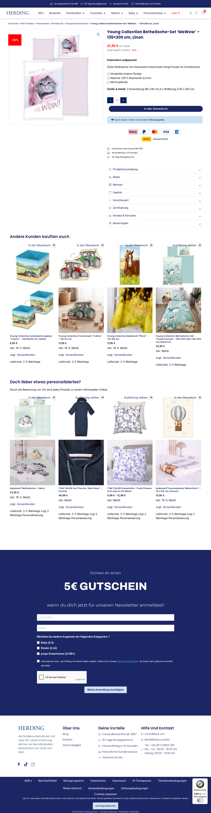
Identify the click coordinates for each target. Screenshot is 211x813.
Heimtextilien (42, 23)
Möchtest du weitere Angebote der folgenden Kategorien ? (73, 636)
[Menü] (206, 780)
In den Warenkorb (156, 109)
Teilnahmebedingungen (172, 780)
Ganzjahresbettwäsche (77, 23)
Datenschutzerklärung (128, 661)
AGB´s (28, 780)
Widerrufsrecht (72, 788)
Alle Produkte (27, 23)
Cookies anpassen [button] (105, 794)
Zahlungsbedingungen (134, 788)
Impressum (119, 780)
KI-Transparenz (142, 780)
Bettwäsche (57, 23)
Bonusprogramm (73, 780)
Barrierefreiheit (47, 780)
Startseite (13, 23)
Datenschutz (98, 780)
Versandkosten (26, 354)
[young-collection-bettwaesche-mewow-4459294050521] (56, 77)
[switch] (200, 800)
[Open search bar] (196, 13)
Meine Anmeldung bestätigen (105, 689)
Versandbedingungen (101, 788)
